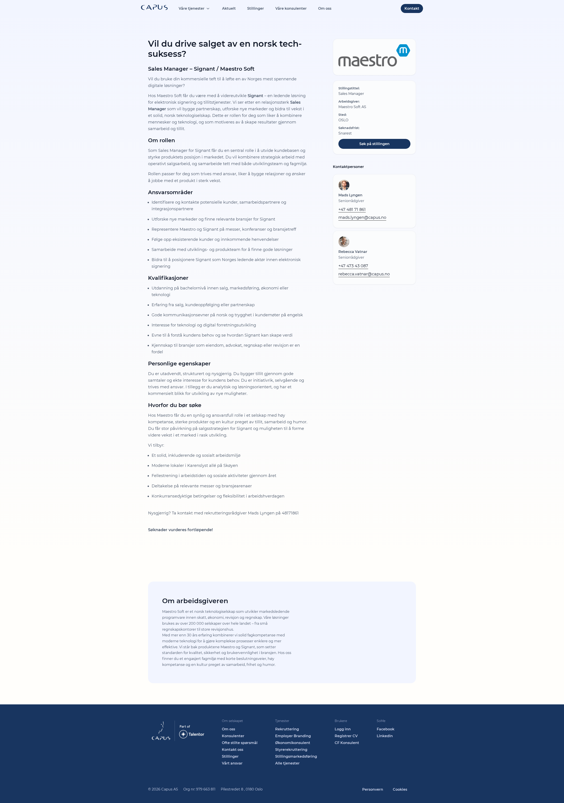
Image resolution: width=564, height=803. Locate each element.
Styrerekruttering (291, 750)
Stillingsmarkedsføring (296, 756)
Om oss (324, 8)
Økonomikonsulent (292, 743)
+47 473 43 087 (353, 265)
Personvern (372, 789)
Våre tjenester (191, 8)
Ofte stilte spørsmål (240, 743)
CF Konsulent (347, 743)
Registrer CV (346, 736)
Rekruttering (287, 729)
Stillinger (255, 8)
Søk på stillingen (374, 144)
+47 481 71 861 (352, 209)
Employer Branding (293, 736)
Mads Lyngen (350, 195)
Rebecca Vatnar (352, 252)
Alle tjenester (287, 763)
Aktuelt (229, 8)
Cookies (400, 789)
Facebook (385, 729)
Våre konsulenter (291, 8)
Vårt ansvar (232, 763)
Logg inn (343, 729)
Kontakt (411, 8)
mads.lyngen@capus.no (362, 217)
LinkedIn (385, 736)
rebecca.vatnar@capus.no (364, 274)
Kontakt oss (232, 750)
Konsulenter (233, 736)
